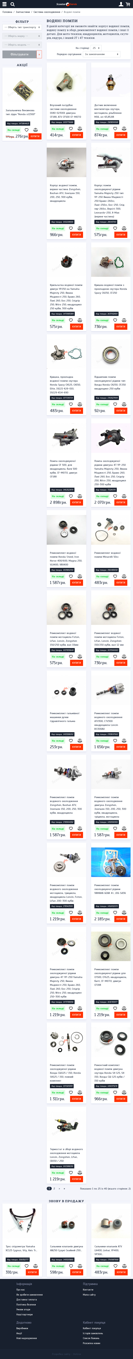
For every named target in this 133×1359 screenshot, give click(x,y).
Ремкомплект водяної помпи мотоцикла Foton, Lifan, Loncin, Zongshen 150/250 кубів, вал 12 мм (109, 639)
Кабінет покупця (92, 1328)
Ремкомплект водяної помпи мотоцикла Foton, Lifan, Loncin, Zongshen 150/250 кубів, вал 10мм (65, 639)
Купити (35, 136)
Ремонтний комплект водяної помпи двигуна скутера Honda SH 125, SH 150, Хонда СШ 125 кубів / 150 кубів (109, 1073)
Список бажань (91, 1338)
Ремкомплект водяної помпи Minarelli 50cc (107, 554)
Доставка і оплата (26, 1299)
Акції (22, 65)
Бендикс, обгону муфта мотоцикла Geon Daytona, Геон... (65, 1250)
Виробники (22, 1328)
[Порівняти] (35, 130)
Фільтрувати (20, 54)
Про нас (20, 1290)
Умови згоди (23, 1309)
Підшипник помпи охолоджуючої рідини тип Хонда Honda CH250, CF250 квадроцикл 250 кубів (110, 382)
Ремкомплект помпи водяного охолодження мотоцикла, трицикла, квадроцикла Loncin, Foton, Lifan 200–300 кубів (66, 893)
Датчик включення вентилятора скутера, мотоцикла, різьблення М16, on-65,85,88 (107, 111)
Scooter (66, 4)
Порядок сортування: (69, 54)
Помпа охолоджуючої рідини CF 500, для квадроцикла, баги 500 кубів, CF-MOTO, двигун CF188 (63, 468)
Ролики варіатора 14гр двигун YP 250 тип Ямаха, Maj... (110, 1250)
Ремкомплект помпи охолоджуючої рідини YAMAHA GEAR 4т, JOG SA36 (110, 889)
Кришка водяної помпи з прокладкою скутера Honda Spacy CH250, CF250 (110, 288)
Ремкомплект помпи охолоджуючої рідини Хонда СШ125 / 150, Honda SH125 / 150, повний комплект (65, 1073)
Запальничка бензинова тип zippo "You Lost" (20, 112)
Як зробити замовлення (29, 1295)
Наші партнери (24, 1314)
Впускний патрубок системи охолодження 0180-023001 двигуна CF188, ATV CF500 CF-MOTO (65, 111)
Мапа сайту (89, 1295)
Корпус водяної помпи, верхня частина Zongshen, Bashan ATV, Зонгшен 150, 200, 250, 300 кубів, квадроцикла (65, 193)
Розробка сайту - (66, 1354)
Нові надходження (26, 1338)
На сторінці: (82, 48)
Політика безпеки (26, 1304)
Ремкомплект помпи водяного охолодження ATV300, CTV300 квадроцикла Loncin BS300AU (108, 721)
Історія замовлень (93, 1333)
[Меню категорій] (4, 4)
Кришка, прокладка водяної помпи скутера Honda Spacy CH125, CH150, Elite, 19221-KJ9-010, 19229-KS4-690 (65, 384)
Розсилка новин (91, 1343)
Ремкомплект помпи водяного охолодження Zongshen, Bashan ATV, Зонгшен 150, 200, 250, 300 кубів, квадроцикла (66, 805)
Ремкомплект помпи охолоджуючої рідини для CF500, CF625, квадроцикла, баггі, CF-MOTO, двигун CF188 (110, 977)
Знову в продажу (66, 1201)
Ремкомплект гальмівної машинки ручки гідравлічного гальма (64, 717)
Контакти (88, 1290)
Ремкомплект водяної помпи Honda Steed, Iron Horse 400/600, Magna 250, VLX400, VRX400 (66, 558)
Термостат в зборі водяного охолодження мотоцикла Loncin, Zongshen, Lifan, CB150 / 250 (66, 1155)
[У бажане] (27, 130)
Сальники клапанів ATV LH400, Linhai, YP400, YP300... (19, 1250)
